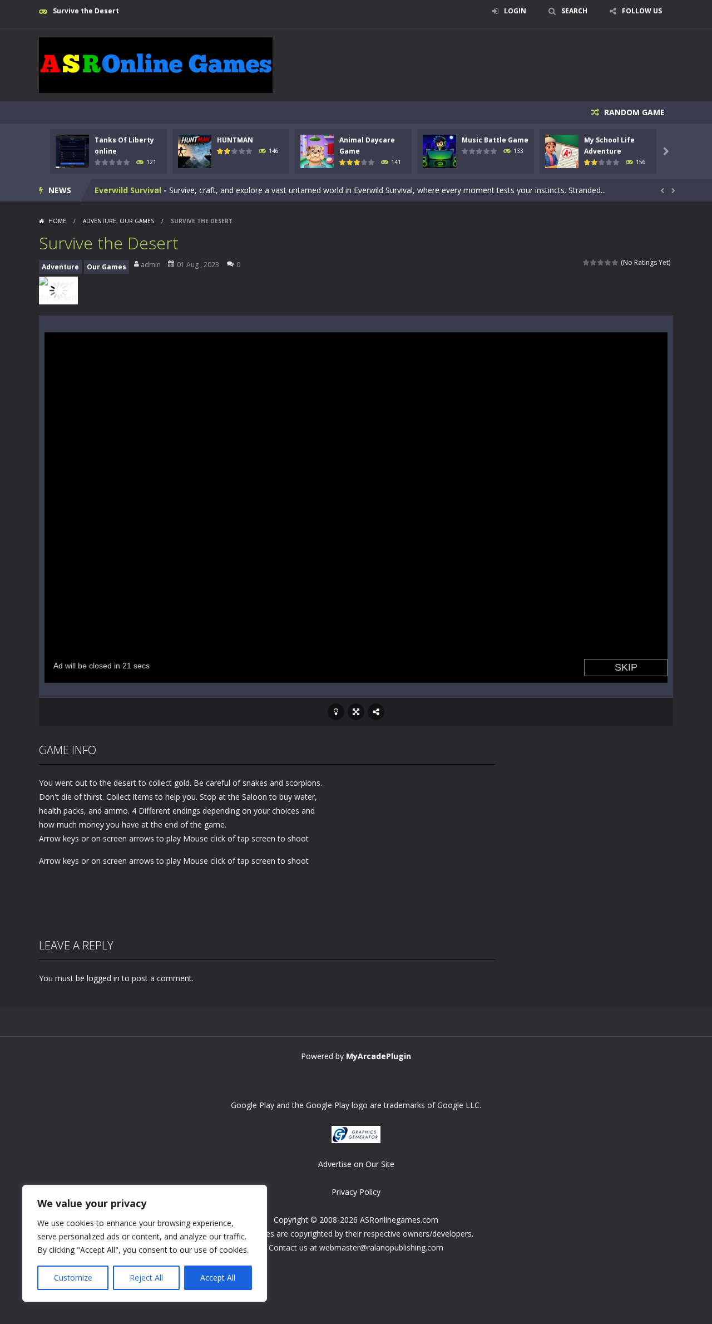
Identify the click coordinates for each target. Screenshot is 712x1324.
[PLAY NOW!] (72, 150)
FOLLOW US (642, 11)
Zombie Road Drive (132, 190)
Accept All (217, 1277)
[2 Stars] (593, 262)
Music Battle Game (495, 140)
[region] (144, 1243)
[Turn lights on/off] (336, 711)
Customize (73, 1277)
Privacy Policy (356, 1192)
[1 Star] (586, 262)
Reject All (146, 1277)
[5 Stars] (615, 262)
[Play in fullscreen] (356, 711)
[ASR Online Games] (156, 64)
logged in (103, 978)
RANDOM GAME (633, 112)
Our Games (137, 221)
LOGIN (515, 11)
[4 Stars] (608, 262)
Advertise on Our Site (356, 1164)
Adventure (99, 221)
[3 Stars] (601, 262)
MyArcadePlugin (378, 1056)
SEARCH (574, 11)
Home (57, 221)
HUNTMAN (235, 140)
